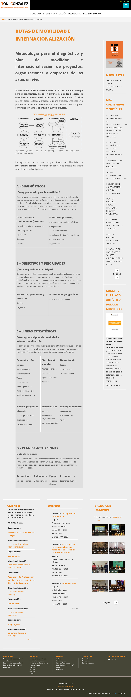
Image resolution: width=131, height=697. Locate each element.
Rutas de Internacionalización (14, 663)
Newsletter (60, 669)
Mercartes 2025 (69, 583)
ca (128, 2)
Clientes (32, 673)
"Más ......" (31, 639)
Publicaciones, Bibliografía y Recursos (13, 666)
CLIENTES (13, 505)
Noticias (59, 659)
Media (58, 667)
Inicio (4, 19)
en (124, 2)
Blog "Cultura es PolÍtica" (65, 665)
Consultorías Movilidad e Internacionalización (38, 660)
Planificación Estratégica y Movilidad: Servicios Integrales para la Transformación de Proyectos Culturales (114, 154)
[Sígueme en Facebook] (109, 659)
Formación (33, 667)
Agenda (32, 671)
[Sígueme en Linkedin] (112, 659)
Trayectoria (86, 661)
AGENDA (54, 505)
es (121, 2)
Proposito (85, 659)
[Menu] (126, 5)
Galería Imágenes (88, 663)
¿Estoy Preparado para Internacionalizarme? (117, 175)
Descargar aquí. (113, 385)
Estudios (33, 669)
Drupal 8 (114, 693)
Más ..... (75, 608)
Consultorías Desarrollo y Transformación (39, 664)
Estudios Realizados (63, 663)
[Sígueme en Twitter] (116, 659)
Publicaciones (61, 661)
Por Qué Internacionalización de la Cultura (14, 660)
